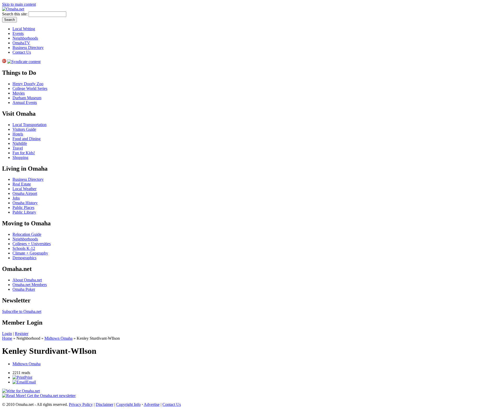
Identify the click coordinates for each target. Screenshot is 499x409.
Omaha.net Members (29, 284)
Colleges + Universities (31, 243)
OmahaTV (21, 43)
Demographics (24, 258)
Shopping (20, 157)
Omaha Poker (23, 289)
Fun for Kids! (23, 153)
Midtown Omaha (58, 338)
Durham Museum (26, 98)
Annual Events (24, 102)
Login (7, 333)
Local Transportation (29, 124)
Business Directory (28, 47)
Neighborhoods (25, 38)
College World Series (29, 88)
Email (31, 382)
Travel (17, 148)
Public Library (24, 212)
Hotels (17, 134)
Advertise (152, 404)
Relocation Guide (26, 234)
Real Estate (21, 184)
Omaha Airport (24, 193)
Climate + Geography (30, 253)
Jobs (16, 198)
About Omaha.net (27, 280)
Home (7, 338)
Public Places (23, 207)
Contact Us (21, 52)
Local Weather (24, 189)
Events (18, 33)
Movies (18, 93)
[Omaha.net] (13, 9)
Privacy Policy (81, 404)
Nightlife (19, 143)
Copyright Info (128, 404)
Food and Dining (26, 139)
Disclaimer (104, 404)
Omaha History (25, 203)
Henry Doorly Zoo (27, 84)
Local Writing (23, 29)
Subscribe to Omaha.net (21, 311)
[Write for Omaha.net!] (21, 391)
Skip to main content (19, 4)
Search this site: (15, 14)
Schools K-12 (23, 248)
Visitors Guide (24, 129)
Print (28, 377)
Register (21, 333)
